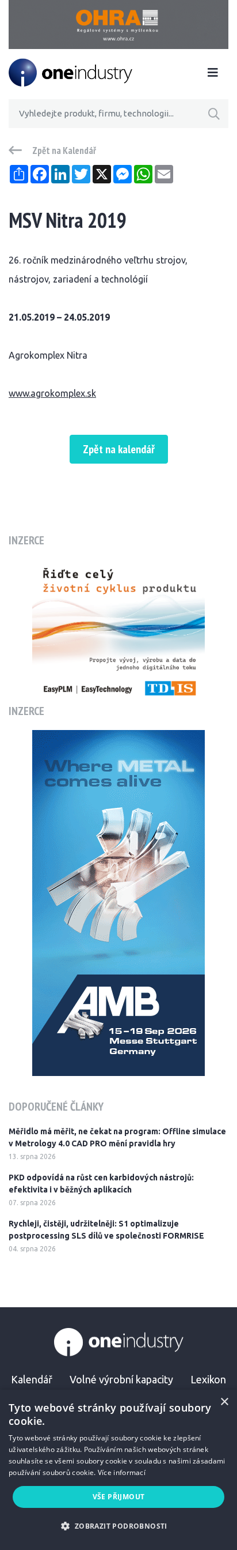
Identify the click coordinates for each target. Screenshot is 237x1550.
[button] (118, 1526)
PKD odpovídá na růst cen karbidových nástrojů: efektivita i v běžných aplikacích (101, 1183)
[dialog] (118, 1470)
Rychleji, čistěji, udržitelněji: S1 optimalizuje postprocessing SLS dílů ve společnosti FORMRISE (106, 1229)
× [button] (224, 1402)
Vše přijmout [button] (119, 1497)
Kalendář (31, 1379)
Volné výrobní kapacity (121, 1379)
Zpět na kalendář (119, 449)
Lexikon (208, 1379)
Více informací (122, 1472)
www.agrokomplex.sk (52, 393)
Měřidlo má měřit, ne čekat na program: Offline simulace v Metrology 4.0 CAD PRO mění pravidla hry (117, 1137)
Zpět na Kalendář (64, 150)
